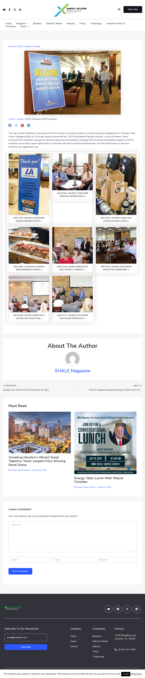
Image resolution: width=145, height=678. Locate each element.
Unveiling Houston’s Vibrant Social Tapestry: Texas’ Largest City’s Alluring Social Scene (37, 461)
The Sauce (10, 26)
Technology (96, 23)
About (23, 26)
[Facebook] (9, 9)
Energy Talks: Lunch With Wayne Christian (98, 480)
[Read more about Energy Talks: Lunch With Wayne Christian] (105, 442)
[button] (119, 9)
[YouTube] (4, 9)
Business (37, 23)
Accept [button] (126, 674)
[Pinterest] (22, 125)
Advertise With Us (115, 23)
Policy (82, 23)
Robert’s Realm (54, 23)
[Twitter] (15, 9)
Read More (136, 673)
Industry (71, 23)
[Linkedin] (20, 9)
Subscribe (26, 647)
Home (8, 23)
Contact (74, 646)
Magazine (21, 23)
